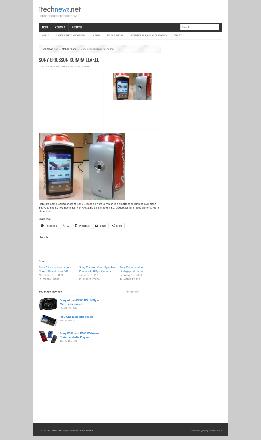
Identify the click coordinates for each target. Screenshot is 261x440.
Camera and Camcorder (70, 35)
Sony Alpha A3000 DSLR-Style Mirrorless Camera (79, 302)
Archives (77, 27)
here (49, 211)
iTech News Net (49, 49)
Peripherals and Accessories (149, 35)
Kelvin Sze (48, 66)
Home (45, 27)
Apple (45, 35)
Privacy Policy (86, 430)
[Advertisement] (152, 11)
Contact (60, 27)
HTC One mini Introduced (76, 316)
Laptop (96, 35)
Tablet (177, 35)
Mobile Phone (113, 36)
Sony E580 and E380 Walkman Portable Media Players (79, 335)
